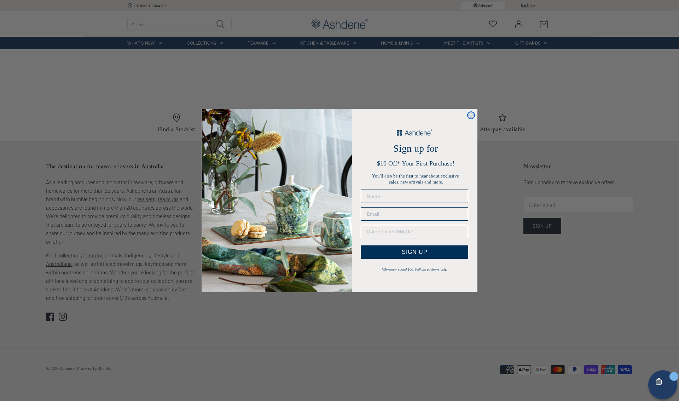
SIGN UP (415, 252)
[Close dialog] (471, 115)
